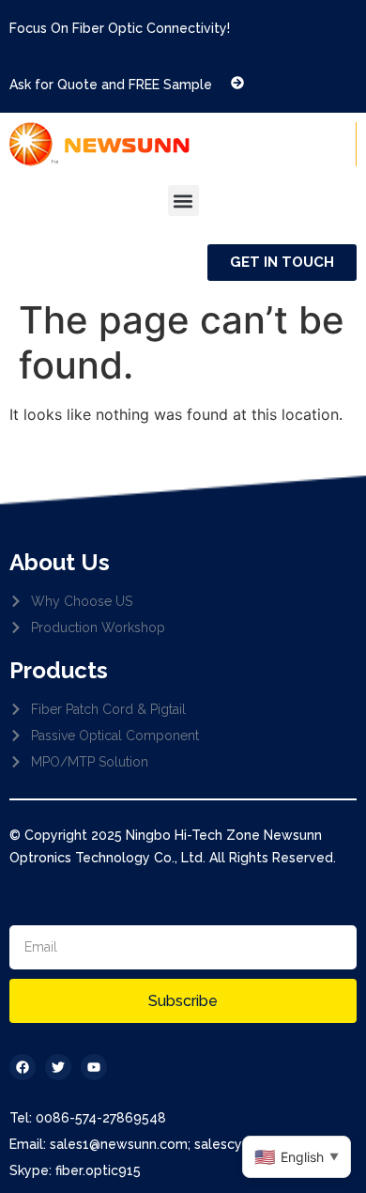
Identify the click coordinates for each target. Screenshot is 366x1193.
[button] (183, 200)
